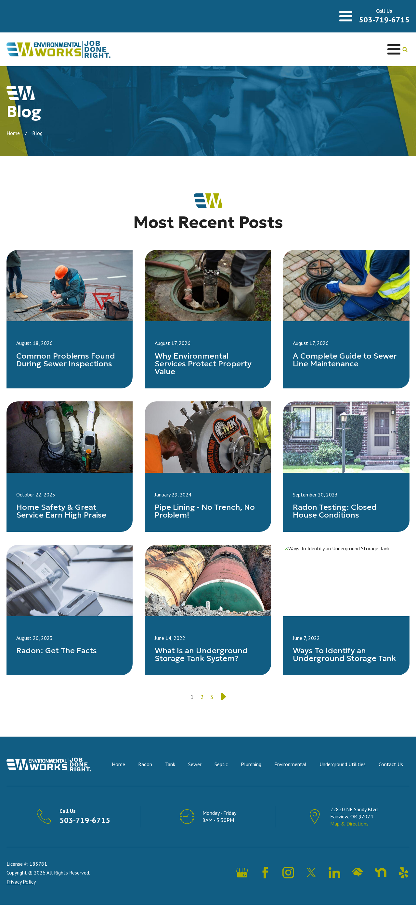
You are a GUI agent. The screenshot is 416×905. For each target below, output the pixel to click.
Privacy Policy (21, 881)
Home (13, 133)
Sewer (195, 764)
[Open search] (405, 49)
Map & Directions (349, 823)
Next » (223, 696)
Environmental (290, 764)
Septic (221, 764)
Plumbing (251, 764)
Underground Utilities (342, 764)
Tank (170, 764)
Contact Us (391, 764)
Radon (145, 764)
